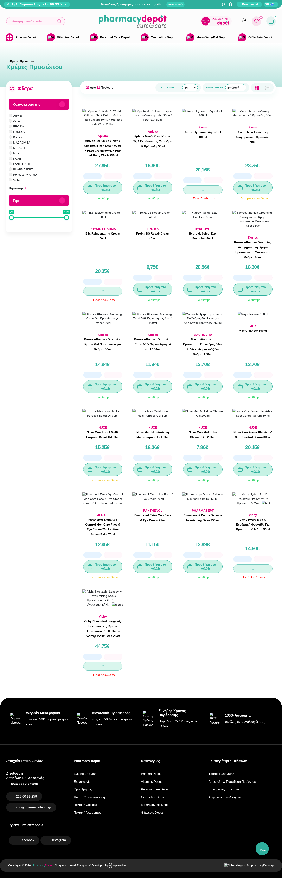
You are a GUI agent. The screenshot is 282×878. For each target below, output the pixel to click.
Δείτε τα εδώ (175, 4)
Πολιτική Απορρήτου (87, 812)
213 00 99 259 (55, 4)
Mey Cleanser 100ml (253, 330)
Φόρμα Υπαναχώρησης (90, 797)
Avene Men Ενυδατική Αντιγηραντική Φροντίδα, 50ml (252, 137)
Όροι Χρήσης (83, 789)
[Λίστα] (257, 87)
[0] (256, 21)
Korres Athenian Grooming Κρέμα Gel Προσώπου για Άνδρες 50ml (103, 344)
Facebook (27, 840)
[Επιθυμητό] (113, 176)
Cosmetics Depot (153, 797)
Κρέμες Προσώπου (22, 61)
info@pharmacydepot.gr (33, 807)
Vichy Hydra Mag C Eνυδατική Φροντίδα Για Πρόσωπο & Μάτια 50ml (253, 524)
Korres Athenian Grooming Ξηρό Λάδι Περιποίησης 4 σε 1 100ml (153, 344)
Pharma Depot (151, 773)
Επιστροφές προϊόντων (225, 789)
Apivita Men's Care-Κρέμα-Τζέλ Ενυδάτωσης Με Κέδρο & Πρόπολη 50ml (152, 141)
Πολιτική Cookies (85, 804)
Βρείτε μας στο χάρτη (23, 783)
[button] (35, 21)
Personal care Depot (155, 789)
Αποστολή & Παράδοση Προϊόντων (233, 781)
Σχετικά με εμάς (85, 773)
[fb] (230, 4)
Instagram (58, 840)
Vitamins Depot (151, 781)
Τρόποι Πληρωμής (221, 773)
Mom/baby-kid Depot (155, 804)
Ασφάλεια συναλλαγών (225, 797)
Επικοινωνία (82, 781)
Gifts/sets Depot (152, 812)
